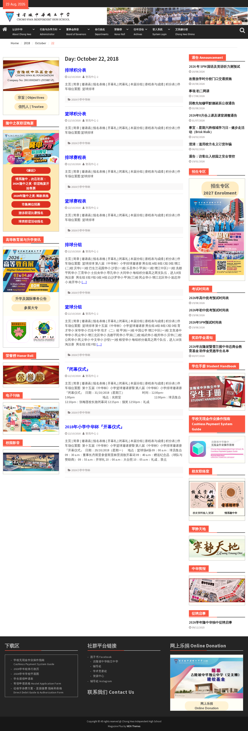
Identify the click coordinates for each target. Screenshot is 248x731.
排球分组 (73, 244)
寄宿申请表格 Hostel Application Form (38, 683)
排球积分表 (75, 70)
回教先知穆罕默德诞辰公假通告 (212, 103)
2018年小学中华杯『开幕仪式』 (95, 426)
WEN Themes (133, 726)
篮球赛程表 (75, 201)
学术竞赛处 (100, 671)
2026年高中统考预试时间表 (209, 298)
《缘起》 (31, 170)
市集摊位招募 (31, 204)
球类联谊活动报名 (31, 221)
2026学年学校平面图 (26, 674)
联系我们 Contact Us (111, 692)
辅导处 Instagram (101, 681)
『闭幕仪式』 (77, 369)
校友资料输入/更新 (203, 513)
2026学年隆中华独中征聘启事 (210, 622)
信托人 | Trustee (31, 106)
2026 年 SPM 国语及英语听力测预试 (214, 66)
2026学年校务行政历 (26, 669)
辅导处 (97, 666)
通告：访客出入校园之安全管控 (212, 156)
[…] (84, 282)
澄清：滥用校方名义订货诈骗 (210, 144)
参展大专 (31, 307)
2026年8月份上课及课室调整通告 (213, 115)
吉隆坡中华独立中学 (105, 661)
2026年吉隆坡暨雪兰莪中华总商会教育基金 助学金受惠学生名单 (215, 348)
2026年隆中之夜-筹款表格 (31, 196)
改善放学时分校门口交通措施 (210, 79)
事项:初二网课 (199, 91)
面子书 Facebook (101, 657)
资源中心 (98, 676)
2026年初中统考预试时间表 (209, 310)
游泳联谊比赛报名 (31, 213)
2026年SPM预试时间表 (205, 322)
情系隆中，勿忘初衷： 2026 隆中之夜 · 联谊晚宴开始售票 (31, 183)
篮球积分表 (75, 113)
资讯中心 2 (91, 77)
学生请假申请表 (23, 678)
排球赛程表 (75, 157)
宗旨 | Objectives (31, 97)
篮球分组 (73, 307)
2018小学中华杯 (80, 99)
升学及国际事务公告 (31, 298)
